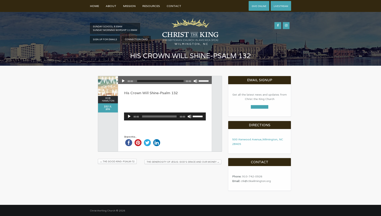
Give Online (259, 6)
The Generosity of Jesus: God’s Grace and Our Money (183, 161)
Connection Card (136, 39)
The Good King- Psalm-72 (117, 161)
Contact (174, 6)
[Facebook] (277, 25)
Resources (151, 6)
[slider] (204, 80)
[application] (165, 81)
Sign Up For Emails (105, 39)
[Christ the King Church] (190, 29)
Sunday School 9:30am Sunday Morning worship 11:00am (115, 28)
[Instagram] (286, 25)
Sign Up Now (259, 107)
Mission (129, 6)
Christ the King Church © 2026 (107, 210)
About (111, 6)
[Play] (123, 81)
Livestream (281, 6)
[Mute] (195, 81)
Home (94, 6)
